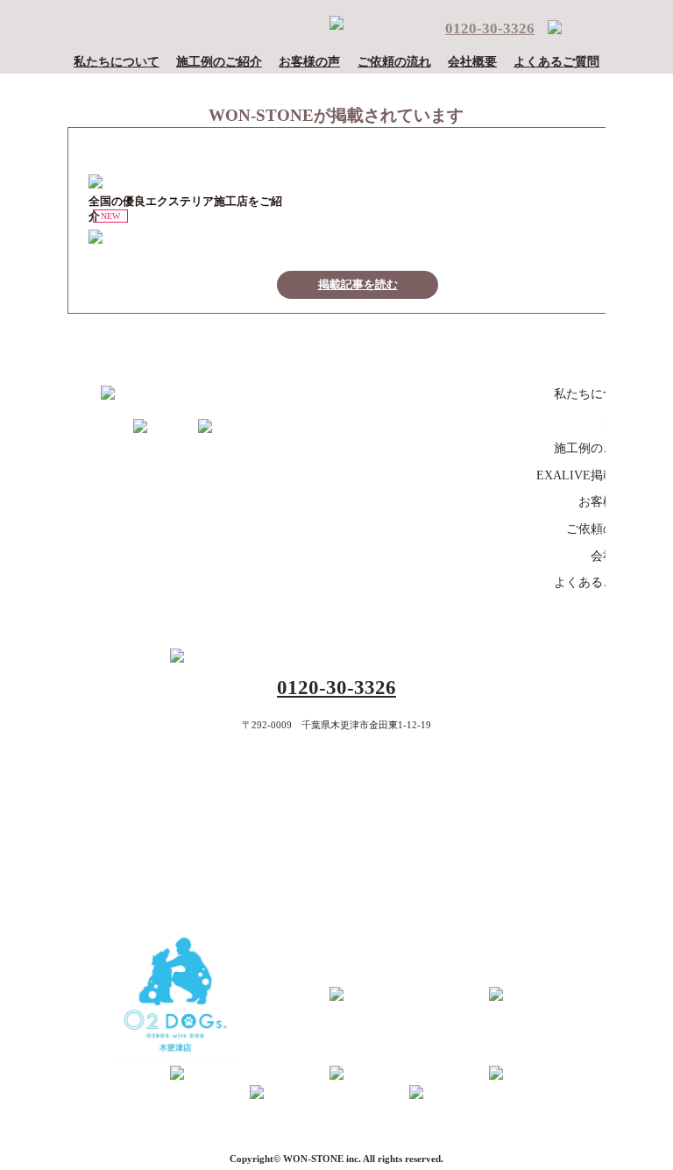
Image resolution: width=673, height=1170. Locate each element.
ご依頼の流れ (394, 61)
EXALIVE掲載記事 (588, 475)
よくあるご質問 (556, 61)
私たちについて (116, 61)
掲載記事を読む (358, 285)
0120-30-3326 (490, 28)
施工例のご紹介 (219, 61)
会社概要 (472, 61)
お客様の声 (309, 61)
